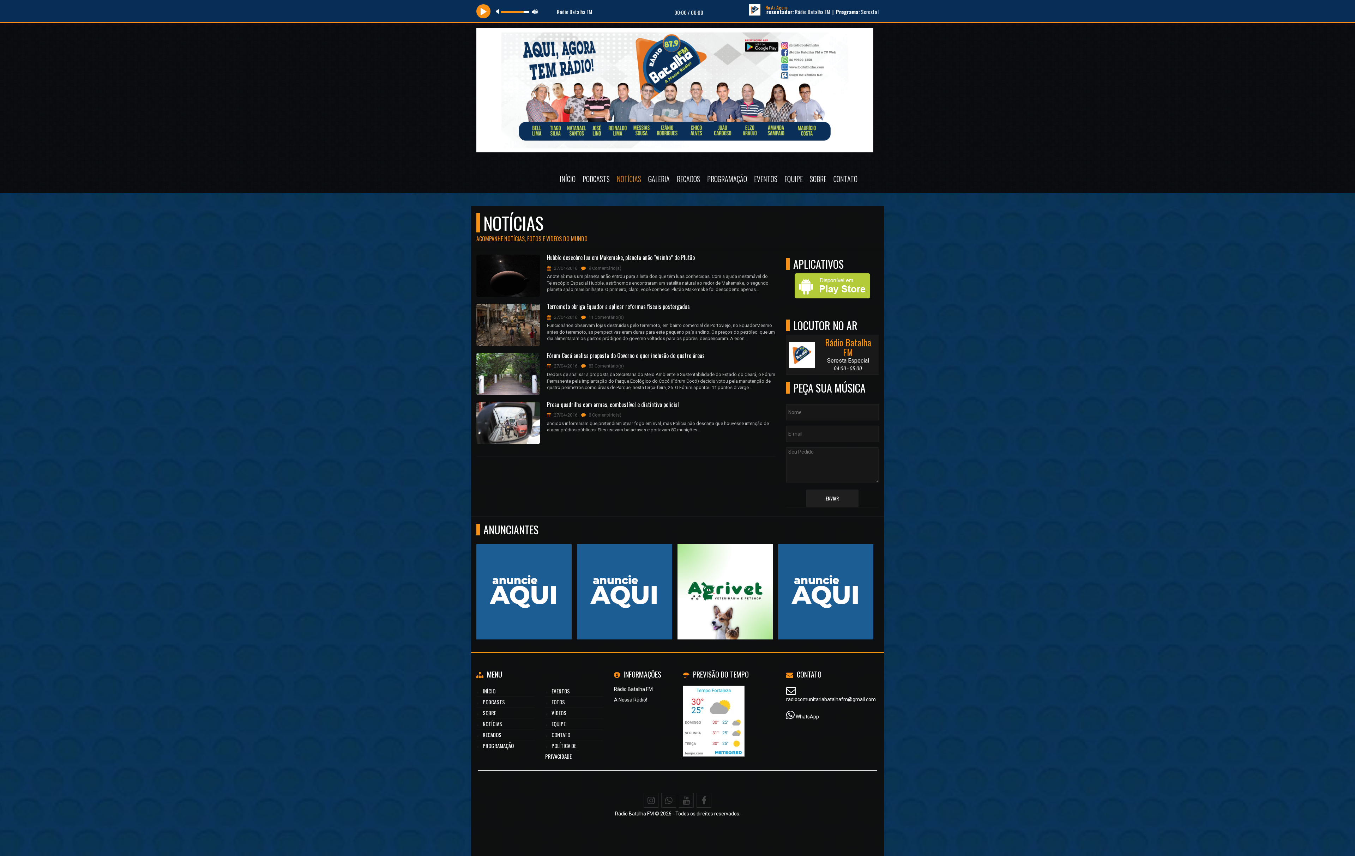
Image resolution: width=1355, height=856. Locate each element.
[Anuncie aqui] (825, 578)
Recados (688, 179)
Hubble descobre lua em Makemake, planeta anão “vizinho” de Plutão (621, 258)
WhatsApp (807, 717)
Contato (845, 179)
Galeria (659, 179)
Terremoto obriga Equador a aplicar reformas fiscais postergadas (618, 307)
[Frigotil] (624, 578)
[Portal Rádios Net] (725, 578)
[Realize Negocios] (524, 578)
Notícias (629, 179)
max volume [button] (535, 11)
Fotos (558, 702)
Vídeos (559, 713)
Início (568, 179)
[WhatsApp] (668, 800)
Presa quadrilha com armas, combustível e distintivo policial (613, 405)
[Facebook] (704, 800)
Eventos (765, 179)
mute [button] (498, 11)
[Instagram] (651, 800)
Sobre (818, 179)
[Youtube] (686, 800)
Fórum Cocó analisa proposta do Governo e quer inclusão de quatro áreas (626, 356)
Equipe (793, 179)
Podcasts (596, 179)
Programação (727, 179)
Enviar (832, 498)
